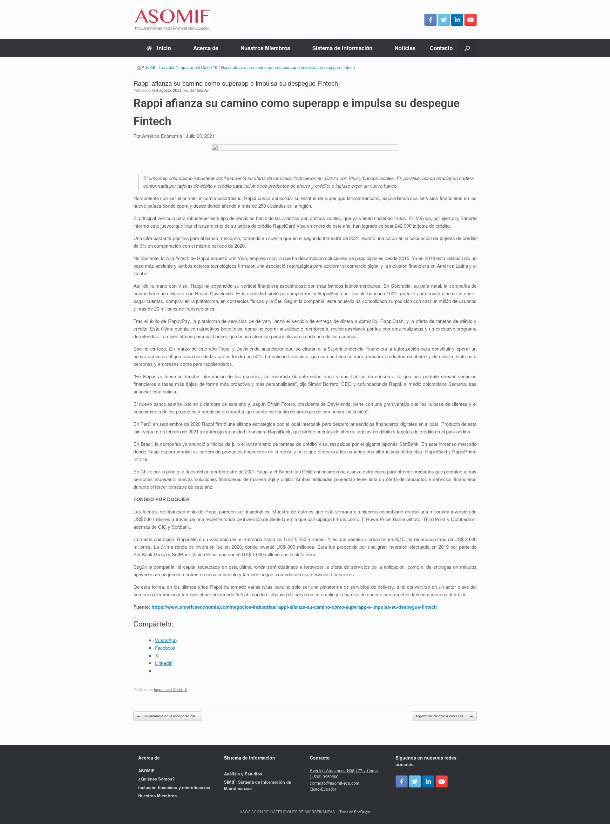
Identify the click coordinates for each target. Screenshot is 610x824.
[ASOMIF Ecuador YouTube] (470, 20)
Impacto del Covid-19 (170, 689)
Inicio (164, 48)
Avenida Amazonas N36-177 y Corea (344, 770)
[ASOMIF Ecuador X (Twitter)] (444, 20)
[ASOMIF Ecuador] (172, 19)
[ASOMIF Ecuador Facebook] (430, 20)
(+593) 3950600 (324, 777)
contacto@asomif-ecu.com (334, 783)
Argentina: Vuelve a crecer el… (444, 715)
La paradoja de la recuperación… (168, 715)
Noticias (405, 48)
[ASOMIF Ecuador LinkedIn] (457, 20)
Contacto (441, 48)
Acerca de (205, 48)
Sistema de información (342, 48)
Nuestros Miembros (265, 48)
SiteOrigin (362, 811)
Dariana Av (199, 90)
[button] (467, 48)
